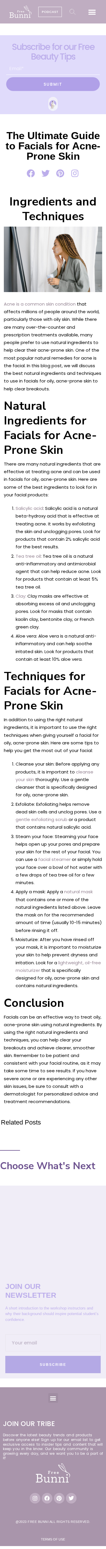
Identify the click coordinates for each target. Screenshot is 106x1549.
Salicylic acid (29, 508)
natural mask (78, 892)
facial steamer (54, 859)
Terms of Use (53, 1539)
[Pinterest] (59, 1498)
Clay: (21, 596)
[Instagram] (35, 1498)
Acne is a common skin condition (40, 304)
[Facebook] (47, 1498)
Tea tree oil (28, 556)
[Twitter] (71, 1498)
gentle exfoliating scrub (42, 819)
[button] (92, 12)
